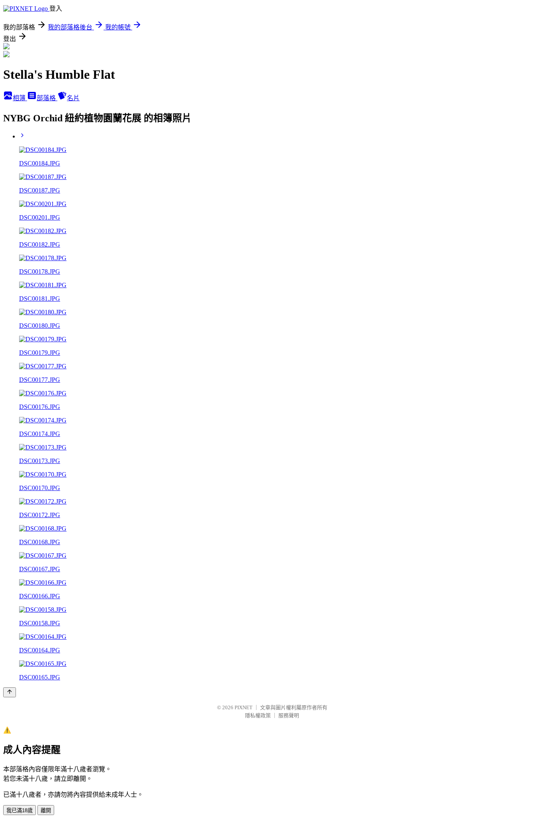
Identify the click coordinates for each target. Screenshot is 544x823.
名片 (73, 98)
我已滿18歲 (19, 810)
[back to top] (9, 692)
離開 (46, 810)
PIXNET (243, 707)
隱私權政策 (258, 715)
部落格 (47, 98)
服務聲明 (288, 715)
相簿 (20, 98)
